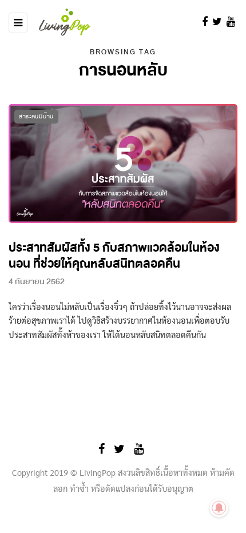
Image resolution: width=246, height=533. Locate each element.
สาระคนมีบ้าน (36, 116)
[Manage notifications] (219, 508)
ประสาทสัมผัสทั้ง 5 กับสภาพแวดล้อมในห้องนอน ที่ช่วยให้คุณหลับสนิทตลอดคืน (114, 256)
